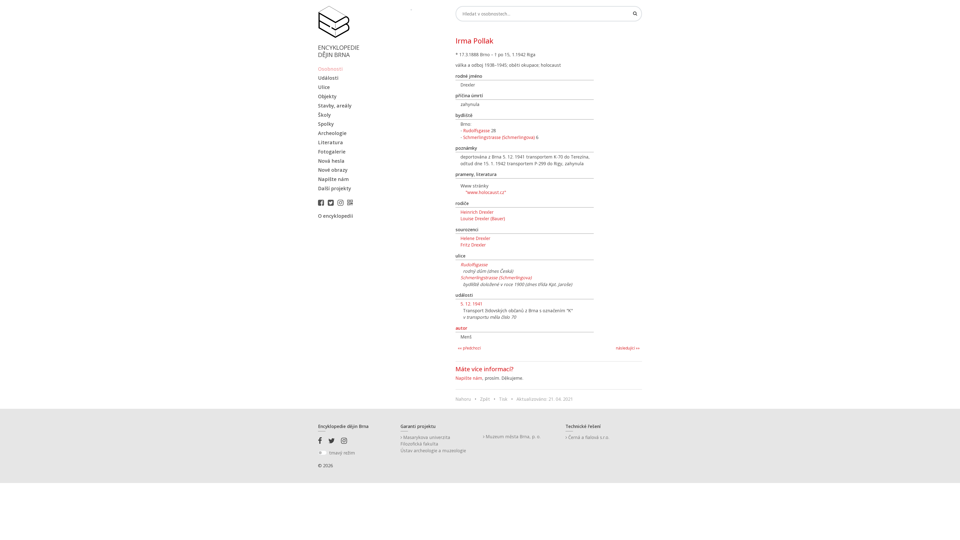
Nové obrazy (333, 169)
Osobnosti (330, 69)
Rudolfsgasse (476, 131)
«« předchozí (469, 348)
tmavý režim (342, 453)
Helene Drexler (475, 238)
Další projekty (334, 188)
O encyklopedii (335, 215)
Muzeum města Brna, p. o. (512, 437)
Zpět (485, 399)
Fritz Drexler (473, 245)
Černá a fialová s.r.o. (588, 437)
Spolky (326, 123)
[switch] (322, 452)
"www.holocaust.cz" (486, 192)
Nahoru (463, 399)
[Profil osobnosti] (351, 202)
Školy (324, 115)
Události (328, 77)
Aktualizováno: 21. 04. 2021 (544, 399)
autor (461, 328)
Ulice (324, 87)
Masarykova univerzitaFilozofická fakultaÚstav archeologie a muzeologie (433, 444)
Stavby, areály (335, 105)
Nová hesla (331, 161)
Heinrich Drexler (477, 212)
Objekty (327, 96)
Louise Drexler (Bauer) (482, 219)
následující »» (628, 348)
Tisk (503, 399)
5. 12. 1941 (471, 304)
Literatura (330, 142)
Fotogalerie (332, 151)
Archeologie (332, 133)
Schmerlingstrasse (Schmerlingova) (499, 137)
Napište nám (333, 179)
